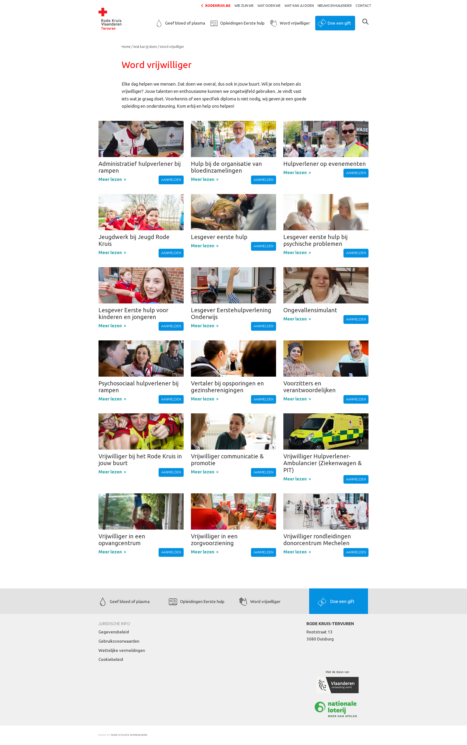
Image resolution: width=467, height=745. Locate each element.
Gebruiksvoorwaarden (119, 641)
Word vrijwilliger (295, 23)
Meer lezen (110, 179)
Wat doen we (269, 6)
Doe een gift (339, 23)
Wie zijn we (244, 6)
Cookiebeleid (111, 659)
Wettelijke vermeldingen (122, 650)
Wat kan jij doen (299, 6)
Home (126, 47)
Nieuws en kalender (335, 6)
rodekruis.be (218, 6)
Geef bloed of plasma (185, 23)
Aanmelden (171, 180)
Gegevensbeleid (114, 632)
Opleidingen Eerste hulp (242, 23)
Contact (363, 6)
